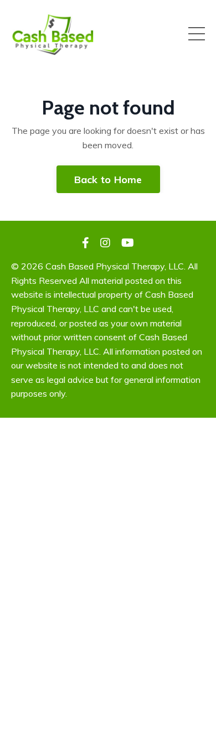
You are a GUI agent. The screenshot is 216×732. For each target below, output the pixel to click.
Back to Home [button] (108, 179)
